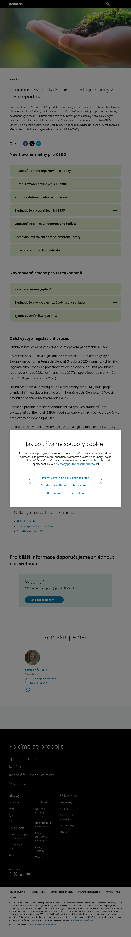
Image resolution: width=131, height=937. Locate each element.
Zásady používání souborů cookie (78, 464)
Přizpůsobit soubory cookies (65, 493)
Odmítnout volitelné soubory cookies (65, 485)
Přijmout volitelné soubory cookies (65, 477)
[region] (65, 468)
